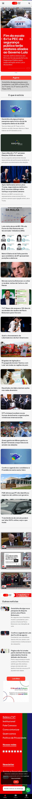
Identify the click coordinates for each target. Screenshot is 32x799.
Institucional (9, 721)
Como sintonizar (11, 730)
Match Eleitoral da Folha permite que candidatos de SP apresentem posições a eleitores (15, 256)
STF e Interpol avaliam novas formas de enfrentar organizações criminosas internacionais (15, 415)
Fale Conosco (10, 726)
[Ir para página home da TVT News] (16, 596)
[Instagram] (9, 751)
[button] (3, 3)
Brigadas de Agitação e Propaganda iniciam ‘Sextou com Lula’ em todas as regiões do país (15, 363)
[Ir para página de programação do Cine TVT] (16, 701)
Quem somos (9, 734)
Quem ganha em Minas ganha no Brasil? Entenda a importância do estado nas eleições (15, 443)
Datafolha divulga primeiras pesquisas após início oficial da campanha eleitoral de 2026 (14, 121)
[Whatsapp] (6, 751)
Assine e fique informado (15, 772)
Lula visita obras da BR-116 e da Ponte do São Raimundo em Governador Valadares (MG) (14, 229)
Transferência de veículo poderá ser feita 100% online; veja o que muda (15, 520)
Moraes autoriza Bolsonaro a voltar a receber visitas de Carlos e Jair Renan (16, 283)
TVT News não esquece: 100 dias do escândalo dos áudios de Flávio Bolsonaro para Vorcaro (16, 310)
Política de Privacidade (14, 738)
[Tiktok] (18, 751)
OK (16, 781)
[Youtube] (4, 751)
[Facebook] (15, 751)
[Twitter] (12, 751)
